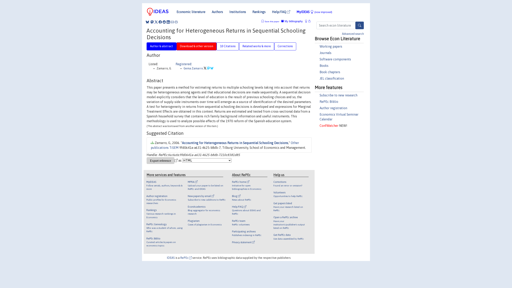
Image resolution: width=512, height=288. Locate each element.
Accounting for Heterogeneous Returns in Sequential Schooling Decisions (235, 143)
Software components (335, 59)
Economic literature (191, 12)
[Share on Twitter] (156, 22)
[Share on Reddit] (164, 22)
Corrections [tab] (285, 46)
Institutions (237, 12)
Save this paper (272, 21)
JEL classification (332, 78)
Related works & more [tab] (256, 46)
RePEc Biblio (329, 101)
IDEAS (171, 257)
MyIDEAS (314, 12)
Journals (325, 53)
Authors (217, 12)
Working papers (331, 46)
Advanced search (353, 33)
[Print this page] (176, 22)
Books (324, 65)
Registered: (184, 64)
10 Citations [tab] (228, 46)
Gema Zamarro (194, 68)
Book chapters (330, 72)
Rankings (259, 12)
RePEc (184, 257)
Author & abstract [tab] (161, 46)
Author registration (333, 108)
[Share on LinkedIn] (168, 22)
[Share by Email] (172, 22)
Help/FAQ (279, 12)
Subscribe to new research (338, 95)
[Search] (359, 25)
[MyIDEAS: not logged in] (307, 21)
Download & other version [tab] (196, 46)
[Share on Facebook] (160, 22)
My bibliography (293, 21)
